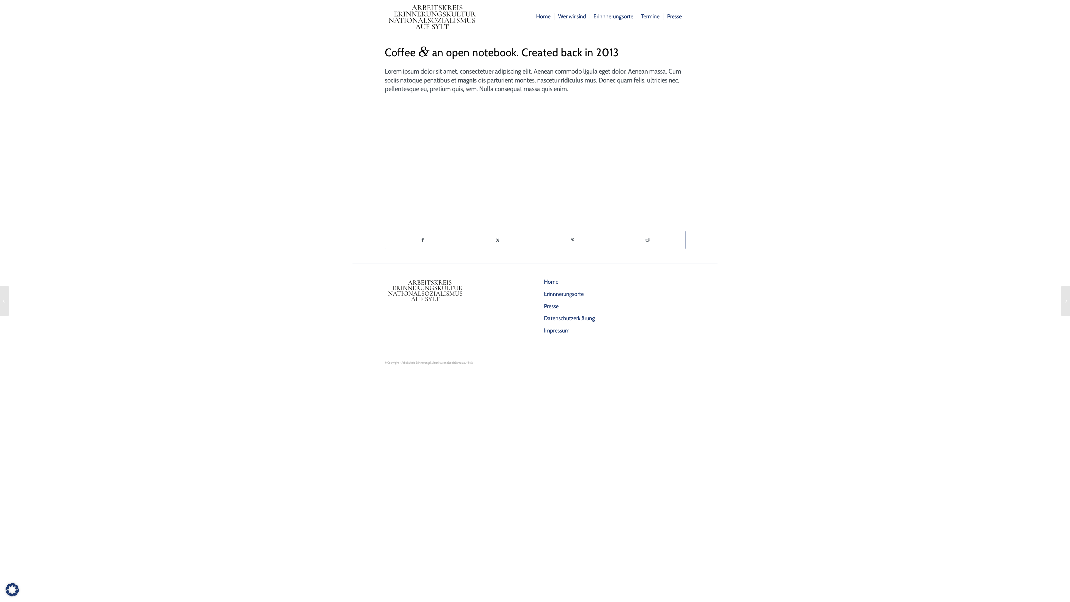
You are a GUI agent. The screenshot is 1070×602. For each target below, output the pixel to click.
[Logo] (433, 16)
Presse (551, 306)
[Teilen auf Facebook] (422, 240)
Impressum (557, 330)
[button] (12, 589)
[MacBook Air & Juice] (4, 301)
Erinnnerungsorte (564, 293)
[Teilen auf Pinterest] (572, 240)
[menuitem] (543, 16)
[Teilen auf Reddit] (647, 240)
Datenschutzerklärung (569, 318)
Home (551, 281)
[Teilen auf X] (497, 240)
